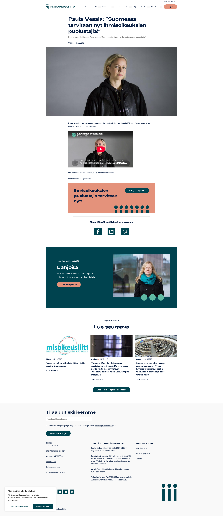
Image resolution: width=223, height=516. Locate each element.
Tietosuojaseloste (53, 467)
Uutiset (71, 43)
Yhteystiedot (51, 462)
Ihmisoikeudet (122, 7)
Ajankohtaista (139, 7)
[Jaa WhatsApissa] (125, 231)
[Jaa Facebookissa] (98, 231)
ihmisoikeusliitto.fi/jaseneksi (79, 179)
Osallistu (155, 7)
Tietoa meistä (91, 7)
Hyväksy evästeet (42, 506)
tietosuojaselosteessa (104, 426)
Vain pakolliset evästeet (19, 506)
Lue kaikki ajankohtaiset (111, 389)
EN (169, 2)
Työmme (106, 7)
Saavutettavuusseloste (55, 472)
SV (165, 2)
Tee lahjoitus (69, 284)
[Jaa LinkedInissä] (111, 231)
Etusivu (71, 37)
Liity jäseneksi (141, 448)
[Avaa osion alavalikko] (99, 7)
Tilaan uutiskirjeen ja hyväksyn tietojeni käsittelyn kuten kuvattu (83, 426)
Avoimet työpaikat (143, 453)
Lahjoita (170, 7)
